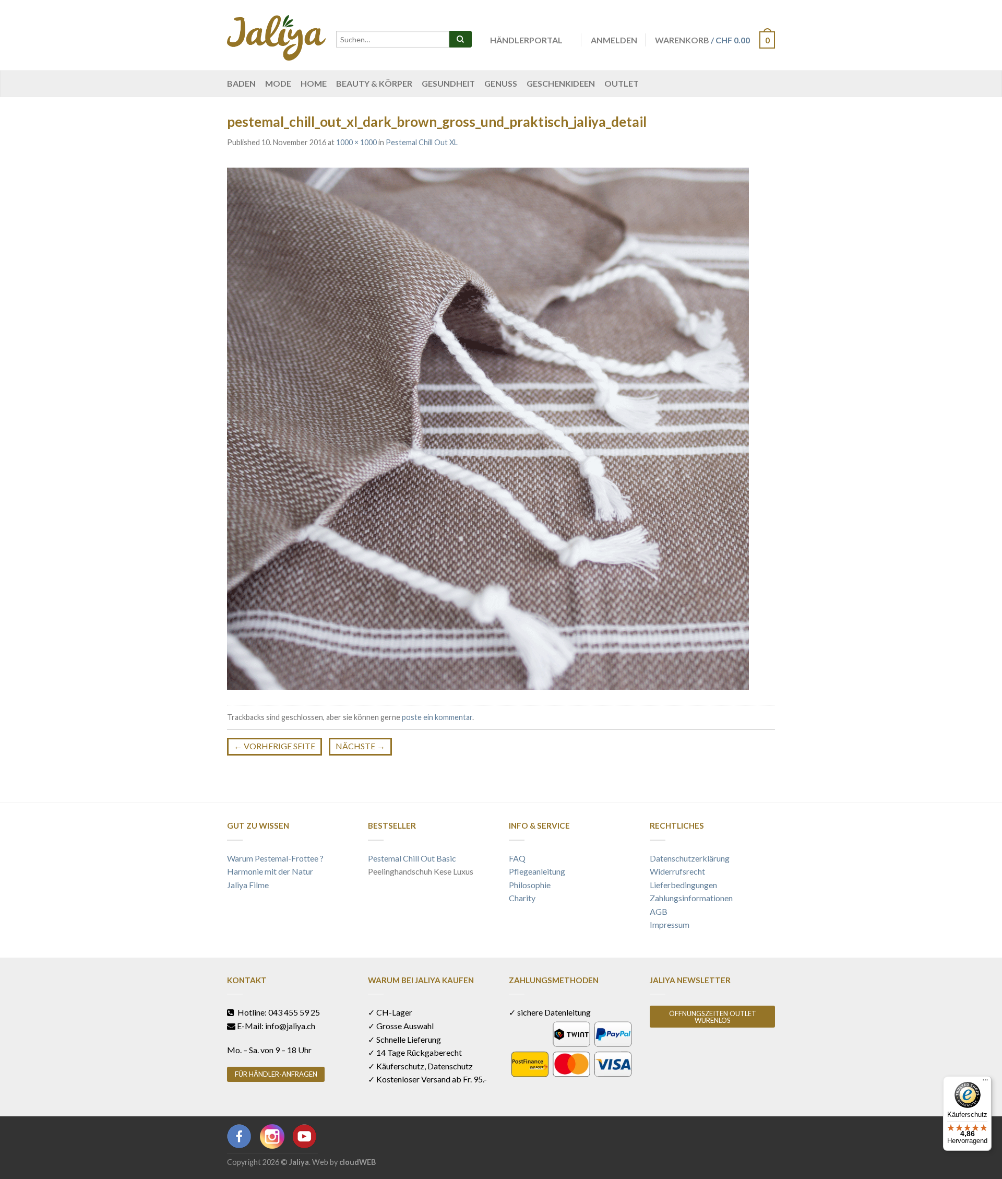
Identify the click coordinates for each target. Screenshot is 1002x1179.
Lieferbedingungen (683, 885)
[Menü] (985, 1082)
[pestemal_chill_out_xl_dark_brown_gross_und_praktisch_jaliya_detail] (488, 427)
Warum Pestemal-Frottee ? (275, 858)
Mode (278, 83)
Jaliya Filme (248, 885)
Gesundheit (448, 83)
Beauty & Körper (374, 83)
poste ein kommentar (437, 717)
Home (314, 83)
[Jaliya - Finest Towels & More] (276, 35)
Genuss (500, 83)
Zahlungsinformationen (691, 898)
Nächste (360, 746)
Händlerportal (526, 40)
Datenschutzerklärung (690, 858)
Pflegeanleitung (537, 871)
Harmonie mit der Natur (270, 871)
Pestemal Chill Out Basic (412, 858)
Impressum (669, 924)
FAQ (517, 858)
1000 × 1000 (356, 142)
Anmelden (614, 40)
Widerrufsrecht (677, 871)
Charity (522, 898)
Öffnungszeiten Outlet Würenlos (712, 1016)
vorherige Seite (274, 746)
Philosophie (530, 885)
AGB (658, 911)
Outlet (621, 83)
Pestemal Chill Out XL (422, 142)
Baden (241, 83)
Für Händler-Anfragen (276, 1074)
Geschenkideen (561, 83)
